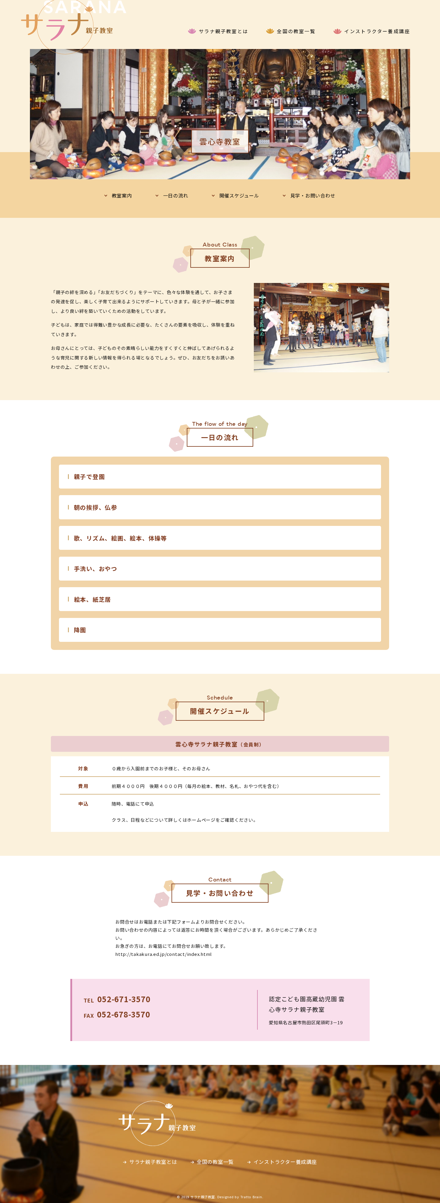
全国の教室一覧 (296, 31)
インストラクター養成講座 (377, 31)
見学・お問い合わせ (313, 195)
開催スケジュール (239, 195)
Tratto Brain (251, 1196)
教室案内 (122, 195)
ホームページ (201, 820)
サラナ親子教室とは (223, 31)
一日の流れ (175, 195)
